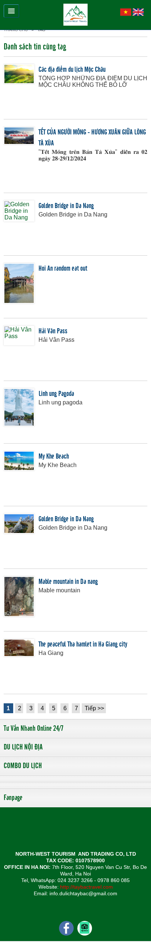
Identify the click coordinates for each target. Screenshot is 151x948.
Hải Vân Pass (52, 331)
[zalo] (85, 928)
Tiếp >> (94, 708)
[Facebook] (66, 928)
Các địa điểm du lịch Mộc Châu (72, 69)
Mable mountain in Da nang (68, 581)
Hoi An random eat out (62, 268)
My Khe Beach (53, 456)
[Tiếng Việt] (125, 11)
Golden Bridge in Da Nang (66, 206)
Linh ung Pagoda (56, 393)
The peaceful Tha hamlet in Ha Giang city (82, 644)
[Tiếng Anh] (138, 11)
